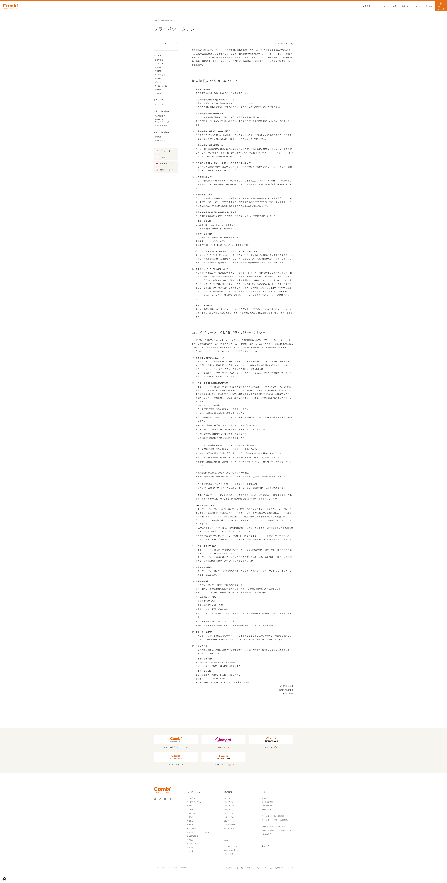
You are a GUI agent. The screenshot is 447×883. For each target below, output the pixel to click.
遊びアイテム (229, 813)
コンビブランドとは (163, 63)
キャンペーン (165, 151)
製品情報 (366, 6)
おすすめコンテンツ (231, 850)
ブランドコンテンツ (231, 846)
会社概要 (158, 71)
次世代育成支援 (161, 125)
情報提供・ (162, 120)
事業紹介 (158, 67)
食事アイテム (229, 817)
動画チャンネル (166, 163)
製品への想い (160, 104)
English (430, 6)
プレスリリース (161, 86)
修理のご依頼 (266, 809)
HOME (155, 20)
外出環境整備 (160, 116)
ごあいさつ (159, 60)
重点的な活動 (160, 140)
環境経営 (158, 137)
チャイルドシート (230, 802)
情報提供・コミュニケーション (198, 832)
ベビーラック (229, 806)
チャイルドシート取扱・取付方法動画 (275, 820)
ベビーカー (228, 798)
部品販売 (265, 798)
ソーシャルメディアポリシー (275, 868)
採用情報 (158, 89)
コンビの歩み (160, 75)
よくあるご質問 (267, 802)
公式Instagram (166, 170)
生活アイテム (229, 821)
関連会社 (158, 82)
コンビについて (381, 6)
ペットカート (229, 828)
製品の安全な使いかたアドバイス (273, 826)
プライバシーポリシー (254, 868)
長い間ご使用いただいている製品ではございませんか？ (277, 832)
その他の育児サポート (232, 825)
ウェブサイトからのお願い (235, 868)
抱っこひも (228, 809)
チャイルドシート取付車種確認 (273, 816)
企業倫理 (158, 78)
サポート (405, 6)
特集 (394, 6)
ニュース (417, 6)
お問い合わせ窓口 (268, 806)
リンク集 (158, 93)
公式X (162, 157)
